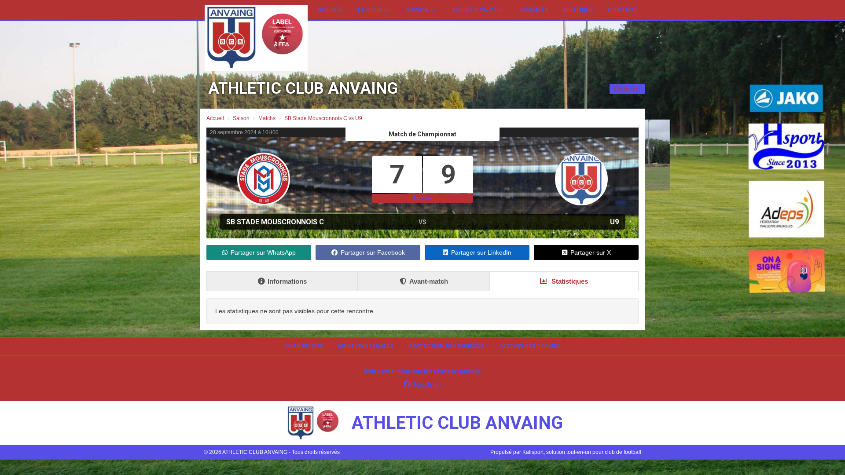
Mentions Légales (365, 346)
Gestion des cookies (529, 346)
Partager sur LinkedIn (481, 252)
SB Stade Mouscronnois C (275, 222)
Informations (287, 281)
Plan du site (304, 346)
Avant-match (428, 281)
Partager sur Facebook (373, 252)
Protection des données (446, 346)
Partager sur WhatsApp (263, 252)
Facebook (427, 384)
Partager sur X (590, 252)
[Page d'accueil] (256, 38)
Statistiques (569, 281)
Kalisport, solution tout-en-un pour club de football (581, 452)
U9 (614, 222)
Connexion (627, 89)
